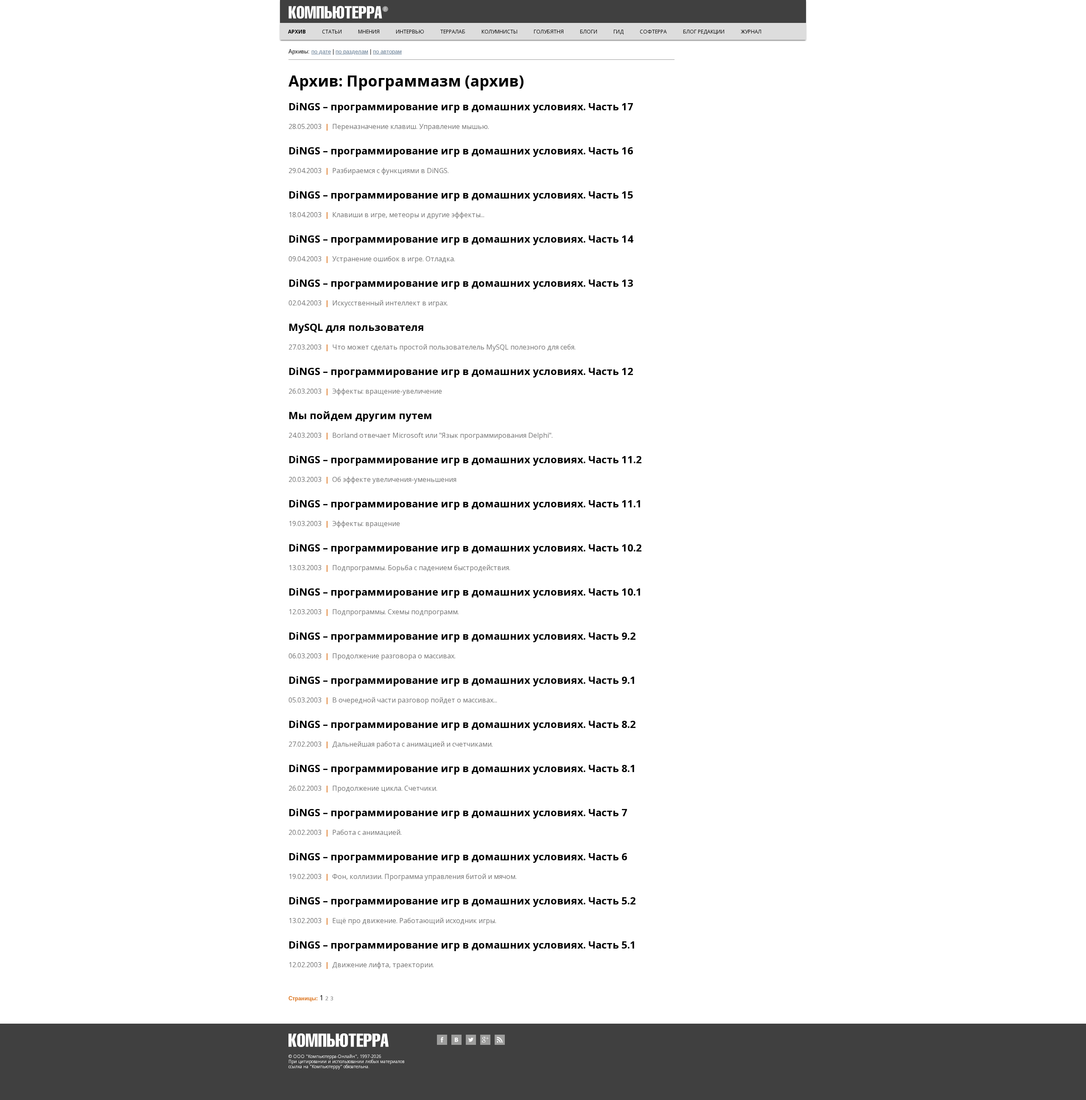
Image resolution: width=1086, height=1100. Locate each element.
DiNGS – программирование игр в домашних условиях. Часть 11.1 (465, 503)
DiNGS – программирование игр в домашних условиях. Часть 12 (460, 371)
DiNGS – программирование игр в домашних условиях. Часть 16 (460, 150)
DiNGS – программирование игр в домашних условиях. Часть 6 (457, 856)
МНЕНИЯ (369, 31)
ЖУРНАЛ (751, 31)
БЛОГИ (588, 31)
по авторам (387, 51)
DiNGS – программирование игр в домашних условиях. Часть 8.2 (462, 724)
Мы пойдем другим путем (360, 415)
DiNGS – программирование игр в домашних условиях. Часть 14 (460, 238)
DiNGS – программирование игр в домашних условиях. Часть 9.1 (462, 680)
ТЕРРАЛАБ (452, 31)
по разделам (352, 51)
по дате (321, 51)
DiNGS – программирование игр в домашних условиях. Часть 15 (460, 194)
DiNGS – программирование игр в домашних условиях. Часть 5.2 (462, 900)
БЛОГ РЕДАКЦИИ (704, 31)
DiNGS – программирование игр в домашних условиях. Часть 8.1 (462, 768)
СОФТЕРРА (653, 31)
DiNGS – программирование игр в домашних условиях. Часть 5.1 (462, 944)
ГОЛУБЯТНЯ (549, 31)
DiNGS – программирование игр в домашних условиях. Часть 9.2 (462, 636)
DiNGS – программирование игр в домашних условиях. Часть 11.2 (465, 459)
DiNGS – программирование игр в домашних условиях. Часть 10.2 (465, 547)
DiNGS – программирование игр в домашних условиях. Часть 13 (460, 283)
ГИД (618, 31)
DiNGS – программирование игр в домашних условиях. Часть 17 (460, 106)
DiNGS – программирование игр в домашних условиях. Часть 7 (457, 812)
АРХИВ (297, 31)
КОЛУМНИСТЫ (499, 31)
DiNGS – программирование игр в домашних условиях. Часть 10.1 (465, 591)
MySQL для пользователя (356, 327)
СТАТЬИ (332, 31)
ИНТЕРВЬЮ (410, 31)
